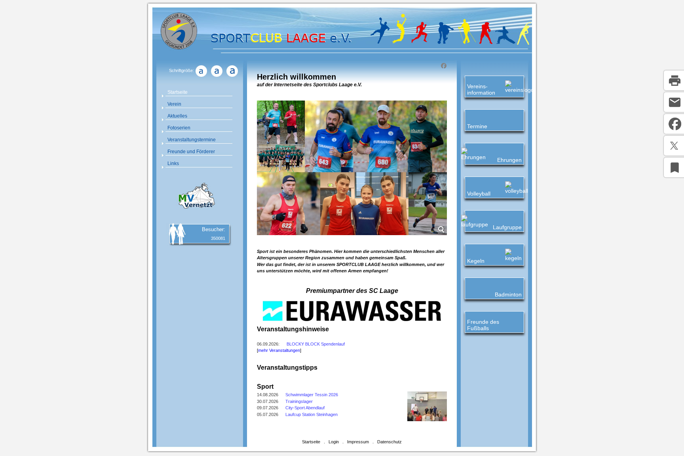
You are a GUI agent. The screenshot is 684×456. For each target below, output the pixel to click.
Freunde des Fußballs (483, 325)
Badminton (508, 294)
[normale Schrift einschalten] (201, 76)
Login (334, 441)
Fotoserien (178, 128)
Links (173, 163)
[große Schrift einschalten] (216, 76)
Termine (477, 126)
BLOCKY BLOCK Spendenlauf (316, 344)
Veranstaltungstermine (191, 139)
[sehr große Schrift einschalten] (232, 76)
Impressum (358, 441)
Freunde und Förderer (191, 151)
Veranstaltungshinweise (293, 329)
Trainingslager (299, 401)
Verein (174, 104)
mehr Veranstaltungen (279, 350)
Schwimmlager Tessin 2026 (311, 394)
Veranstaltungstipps (287, 367)
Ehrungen (509, 160)
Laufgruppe (507, 227)
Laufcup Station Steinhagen (311, 414)
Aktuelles (177, 116)
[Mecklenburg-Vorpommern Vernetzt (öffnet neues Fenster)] (195, 209)
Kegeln (475, 261)
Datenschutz (389, 441)
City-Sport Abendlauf (305, 407)
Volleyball (478, 193)
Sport (265, 386)
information (481, 92)
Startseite (177, 92)
